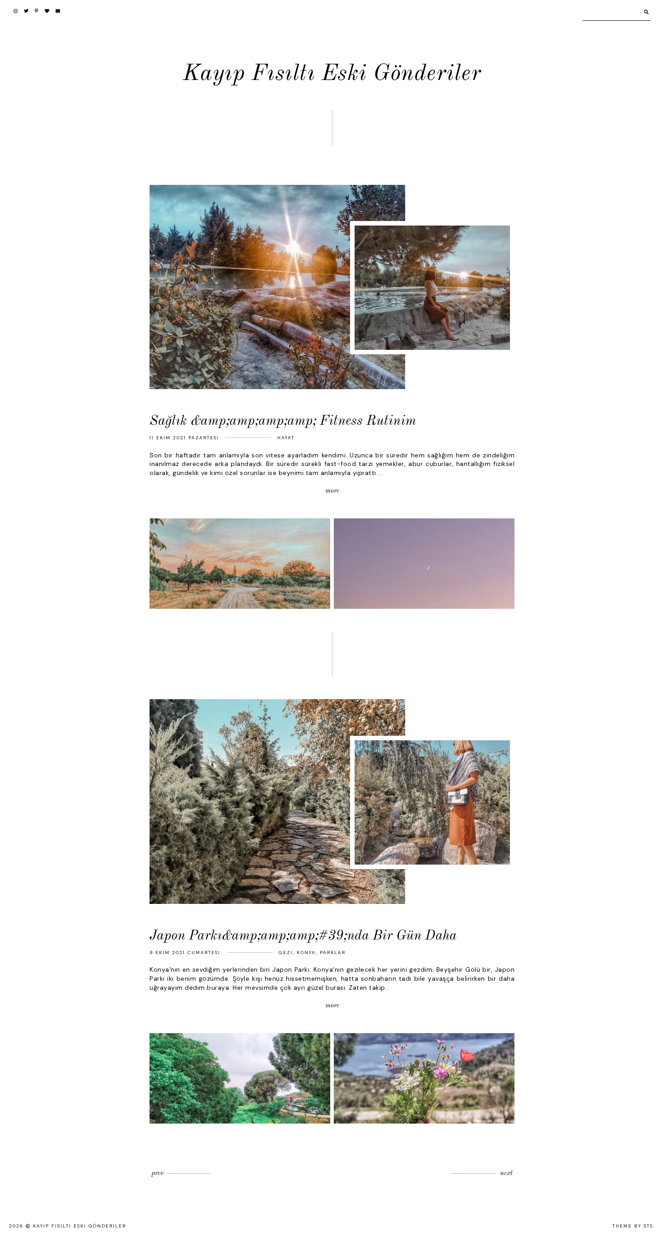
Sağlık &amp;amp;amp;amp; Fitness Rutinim (283, 421)
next (506, 1173)
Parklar (333, 952)
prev (157, 1173)
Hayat (286, 438)
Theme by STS (633, 1226)
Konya (306, 952)
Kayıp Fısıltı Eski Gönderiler (332, 74)
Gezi (286, 952)
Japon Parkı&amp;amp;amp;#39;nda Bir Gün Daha (303, 936)
